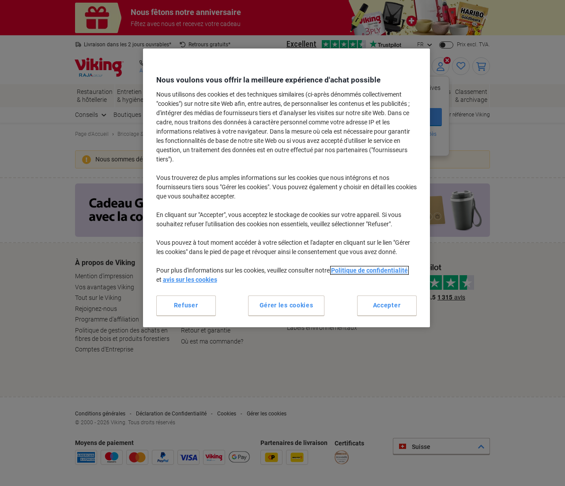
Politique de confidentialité (369, 270)
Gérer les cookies (286, 305)
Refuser (186, 305)
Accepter (387, 305)
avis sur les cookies (190, 279)
